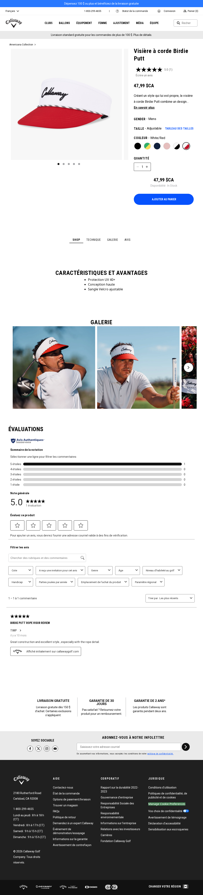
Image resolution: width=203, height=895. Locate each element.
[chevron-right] (186, 747)
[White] (176, 146)
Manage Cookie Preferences (166, 804)
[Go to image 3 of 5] (69, 164)
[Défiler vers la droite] (188, 367)
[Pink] (167, 146)
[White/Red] (186, 146)
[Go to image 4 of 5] (74, 164)
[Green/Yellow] (147, 146)
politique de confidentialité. (160, 753)
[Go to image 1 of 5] (58, 164)
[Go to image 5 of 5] (79, 164)
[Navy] (157, 146)
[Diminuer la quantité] (138, 167)
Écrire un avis (144, 75)
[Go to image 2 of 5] (64, 164)
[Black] (138, 146)
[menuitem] (92, 11)
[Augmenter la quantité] (147, 167)
